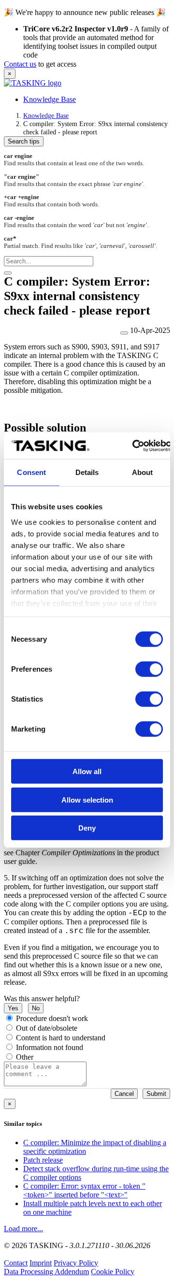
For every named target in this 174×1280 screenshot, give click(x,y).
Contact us (20, 64)
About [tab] (142, 472)
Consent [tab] (31, 472)
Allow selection (87, 799)
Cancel (124, 1093)
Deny (87, 828)
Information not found (49, 1047)
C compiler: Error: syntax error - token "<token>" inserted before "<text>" (84, 1190)
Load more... (23, 1228)
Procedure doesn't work (52, 1018)
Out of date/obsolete (46, 1028)
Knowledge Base (49, 99)
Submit (156, 1093)
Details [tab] (87, 472)
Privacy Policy (76, 1263)
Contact (16, 1263)
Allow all (87, 771)
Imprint (40, 1263)
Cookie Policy (112, 1271)
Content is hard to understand (60, 1038)
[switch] (149, 669)
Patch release (43, 1160)
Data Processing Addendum (46, 1271)
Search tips (24, 141)
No (36, 1008)
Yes (13, 1008)
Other (24, 1057)
